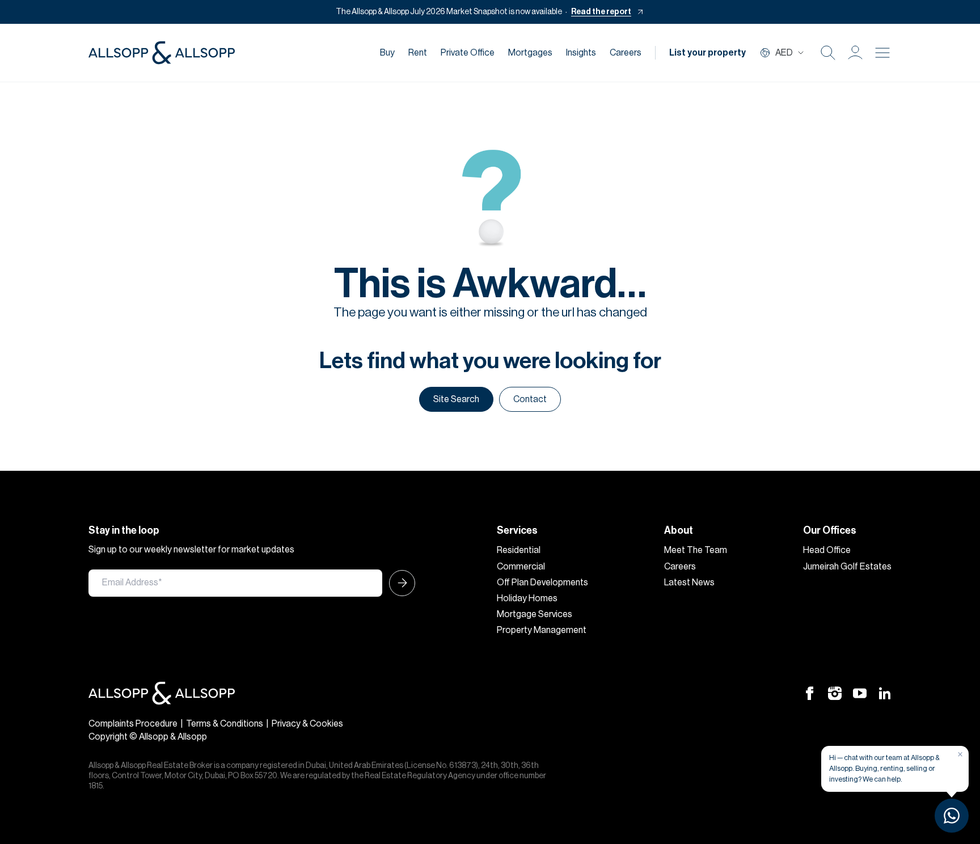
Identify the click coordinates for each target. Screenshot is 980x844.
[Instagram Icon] (835, 692)
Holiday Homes (527, 598)
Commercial (521, 566)
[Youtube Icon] (860, 692)
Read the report (601, 12)
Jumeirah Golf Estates (847, 566)
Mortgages (530, 52)
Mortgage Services (534, 614)
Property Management (541, 630)
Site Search (456, 399)
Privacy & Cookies (307, 723)
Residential (518, 550)
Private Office (468, 52)
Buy (387, 52)
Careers (625, 52)
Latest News (689, 582)
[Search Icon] (828, 53)
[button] (855, 53)
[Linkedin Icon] (885, 692)
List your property (707, 52)
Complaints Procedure (133, 723)
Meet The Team (695, 550)
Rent (417, 52)
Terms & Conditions (224, 723)
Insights (581, 52)
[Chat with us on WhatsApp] (952, 816)
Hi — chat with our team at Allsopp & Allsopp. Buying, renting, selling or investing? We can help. (884, 768)
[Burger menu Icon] (882, 53)
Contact (530, 399)
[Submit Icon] (398, 583)
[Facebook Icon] (810, 692)
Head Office (827, 550)
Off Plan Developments (542, 582)
